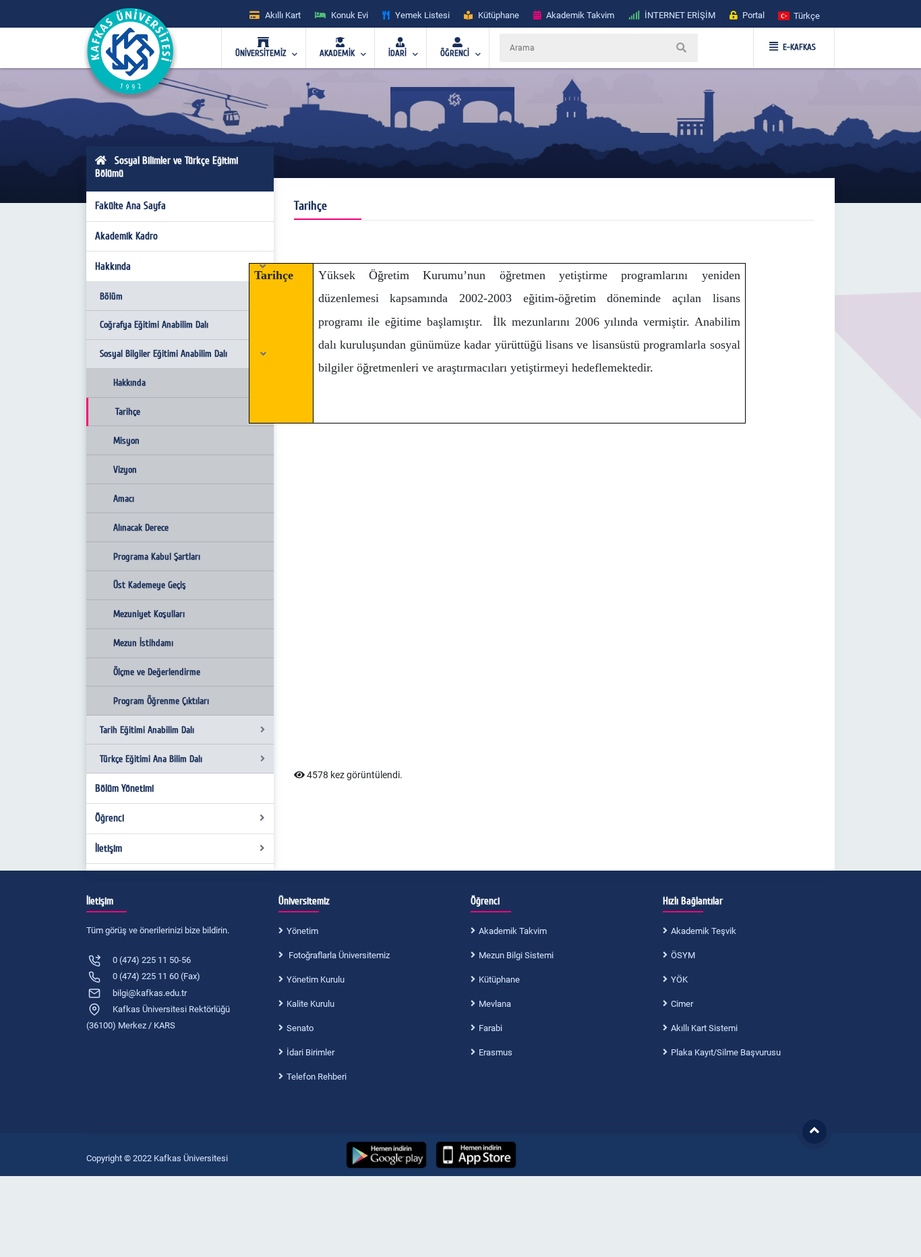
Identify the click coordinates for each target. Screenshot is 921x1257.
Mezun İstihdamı (143, 643)
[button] (799, 15)
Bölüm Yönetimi (124, 788)
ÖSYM (683, 955)
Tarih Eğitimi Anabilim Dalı (147, 730)
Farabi (490, 1028)
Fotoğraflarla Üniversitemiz (338, 955)
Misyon (126, 440)
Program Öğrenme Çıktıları (161, 701)
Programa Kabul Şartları (156, 556)
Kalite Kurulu (310, 1004)
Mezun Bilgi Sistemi (516, 955)
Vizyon (125, 469)
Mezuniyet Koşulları (149, 614)
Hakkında (113, 266)
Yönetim (302, 931)
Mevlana (495, 1004)
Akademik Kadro (126, 236)
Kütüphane (499, 979)
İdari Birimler (310, 1052)
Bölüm (111, 296)
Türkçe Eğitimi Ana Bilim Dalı (151, 759)
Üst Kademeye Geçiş (149, 585)
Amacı (123, 498)
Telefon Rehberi (317, 1077)
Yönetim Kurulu (316, 979)
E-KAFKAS (799, 47)
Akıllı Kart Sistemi (704, 1028)
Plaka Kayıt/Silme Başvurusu (726, 1052)
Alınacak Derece (141, 527)
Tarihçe (127, 411)
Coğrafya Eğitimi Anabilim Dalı (154, 324)
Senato (300, 1028)
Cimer (682, 1004)
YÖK (679, 979)
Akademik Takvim (513, 931)
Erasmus (495, 1052)
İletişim (108, 848)
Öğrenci (109, 818)
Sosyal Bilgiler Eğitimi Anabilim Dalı (163, 353)
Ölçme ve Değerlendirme (156, 672)
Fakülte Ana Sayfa (130, 206)
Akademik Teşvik (703, 931)
